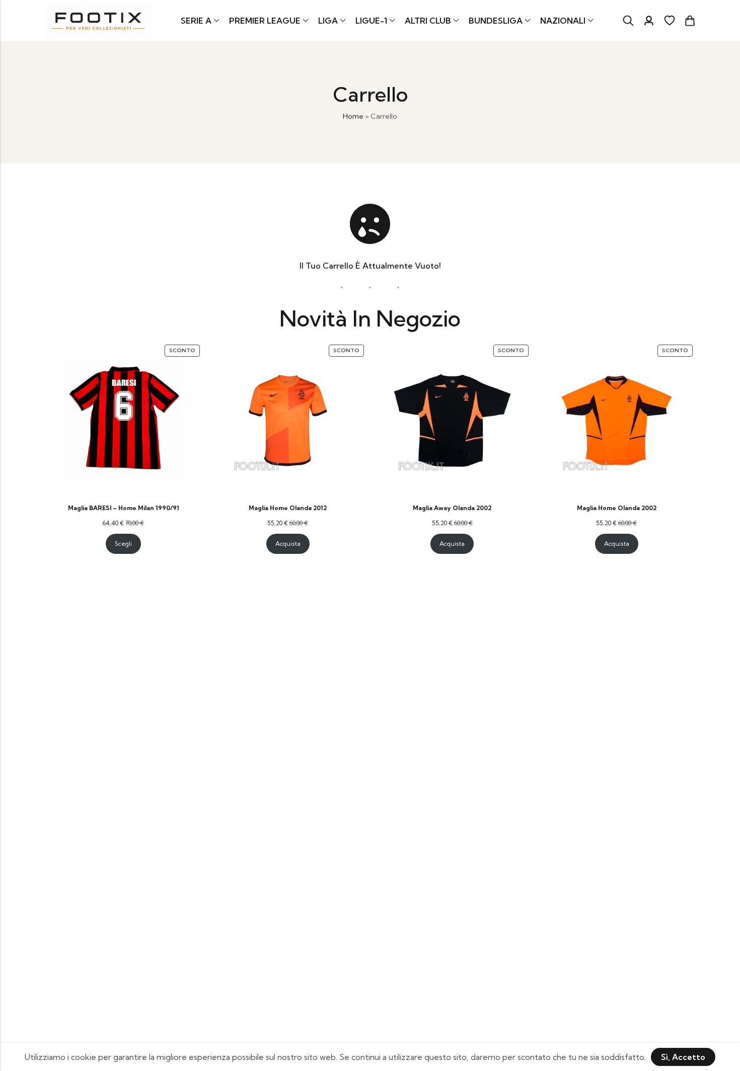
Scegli (123, 543)
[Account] (648, 21)
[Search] (628, 20)
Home (353, 116)
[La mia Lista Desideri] (669, 20)
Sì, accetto (683, 1057)
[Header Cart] (690, 20)
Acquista (288, 543)
